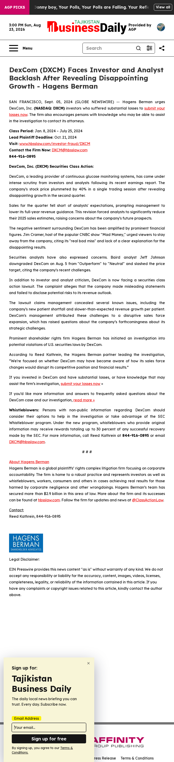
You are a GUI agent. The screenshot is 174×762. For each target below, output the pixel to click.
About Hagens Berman (29, 462)
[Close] (88, 663)
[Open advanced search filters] (149, 48)
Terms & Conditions (137, 758)
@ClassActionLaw (147, 500)
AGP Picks (15, 7)
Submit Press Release (97, 758)
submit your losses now (80, 383)
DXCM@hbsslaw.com (69, 150)
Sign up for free (48, 739)
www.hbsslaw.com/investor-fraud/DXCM (54, 143)
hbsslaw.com (49, 500)
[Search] (138, 48)
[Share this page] (162, 48)
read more (82, 400)
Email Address (26, 718)
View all (163, 7)
